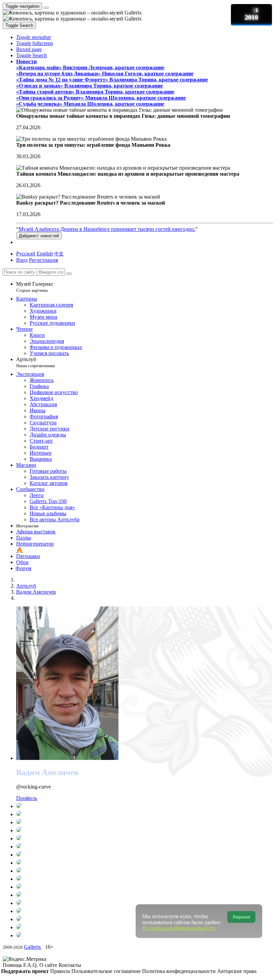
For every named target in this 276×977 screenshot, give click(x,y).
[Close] (69, 274)
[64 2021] (144, 846)
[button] (33, 37)
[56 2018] (144, 870)
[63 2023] (144, 830)
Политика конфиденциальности (179, 971)
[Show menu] (46, 8)
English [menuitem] (45, 253)
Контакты (70, 965)
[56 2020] (144, 854)
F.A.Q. (31, 965)
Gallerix (32, 947)
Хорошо (241, 916)
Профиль (26, 798)
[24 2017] (144, 878)
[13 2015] (144, 895)
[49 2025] (144, 814)
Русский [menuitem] (25, 253)
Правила (60, 971)
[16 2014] (144, 903)
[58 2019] (144, 862)
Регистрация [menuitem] (43, 260)
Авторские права (236, 971)
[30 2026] (144, 806)
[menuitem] (59, 253)
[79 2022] (144, 838)
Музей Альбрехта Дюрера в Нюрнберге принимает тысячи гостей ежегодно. (107, 229)
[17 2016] (144, 886)
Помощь (13, 965)
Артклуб (35, 362)
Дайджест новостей (39, 235)
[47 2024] (144, 822)
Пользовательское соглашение (106, 971)
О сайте (49, 965)
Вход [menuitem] (22, 260)
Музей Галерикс (35, 287)
